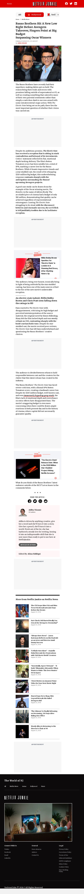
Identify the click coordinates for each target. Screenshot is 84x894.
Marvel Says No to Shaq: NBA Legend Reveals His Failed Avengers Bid (42, 698)
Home (9, 4)
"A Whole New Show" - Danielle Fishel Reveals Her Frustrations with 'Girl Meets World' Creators (43, 653)
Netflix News (25, 19)
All (19, 15)
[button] (60, 80)
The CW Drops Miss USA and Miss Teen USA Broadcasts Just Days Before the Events (44, 607)
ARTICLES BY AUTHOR (28, 545)
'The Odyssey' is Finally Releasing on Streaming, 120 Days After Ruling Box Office (44, 713)
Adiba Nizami (22, 43)
